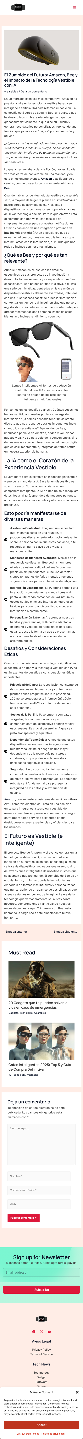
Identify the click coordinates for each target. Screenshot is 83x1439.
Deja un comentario (34, 91)
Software (41, 1382)
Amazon (46, 178)
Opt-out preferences (28, 1433)
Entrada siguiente (67, 931)
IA (9, 1074)
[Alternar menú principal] (74, 7)
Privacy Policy (41, 1349)
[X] (41, 1331)
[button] (77, 1392)
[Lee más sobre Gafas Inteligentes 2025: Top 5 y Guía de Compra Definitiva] (41, 1041)
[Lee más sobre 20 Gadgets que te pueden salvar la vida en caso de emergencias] (41, 979)
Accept (42, 1425)
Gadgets (13, 1012)
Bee (7, 188)
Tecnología (26, 1012)
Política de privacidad (52, 1433)
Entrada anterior (14, 931)
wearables (11, 91)
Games (41, 1386)
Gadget (42, 1377)
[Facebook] (33, 1331)
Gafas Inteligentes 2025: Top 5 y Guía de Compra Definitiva (39, 1067)
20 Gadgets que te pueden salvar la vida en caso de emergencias (37, 1005)
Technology (41, 1372)
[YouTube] (49, 1331)
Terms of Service (41, 1354)
